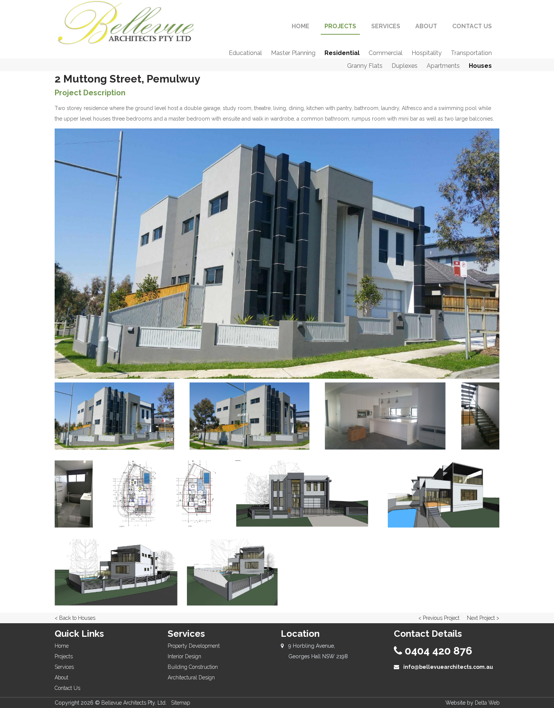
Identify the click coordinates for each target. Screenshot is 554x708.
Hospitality (427, 53)
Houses (480, 65)
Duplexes (405, 65)
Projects (64, 656)
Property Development (194, 646)
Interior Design (184, 656)
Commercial (385, 53)
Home (62, 646)
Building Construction (193, 667)
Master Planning (293, 53)
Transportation (471, 53)
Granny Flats (365, 65)
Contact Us (67, 688)
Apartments (443, 65)
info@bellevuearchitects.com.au (447, 667)
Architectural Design (191, 677)
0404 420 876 (437, 651)
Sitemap (180, 703)
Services (64, 667)
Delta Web (487, 703)
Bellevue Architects (123, 703)
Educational (245, 53)
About (61, 677)
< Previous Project (438, 618)
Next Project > (483, 618)
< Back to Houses (75, 618)
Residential (342, 53)
